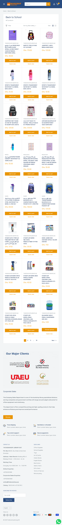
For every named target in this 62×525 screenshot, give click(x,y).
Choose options (49, 329)
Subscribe (9, 500)
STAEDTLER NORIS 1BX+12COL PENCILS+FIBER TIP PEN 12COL (30, 240)
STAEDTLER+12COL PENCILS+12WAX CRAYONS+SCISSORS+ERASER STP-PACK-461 (12, 318)
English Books (38, 460)
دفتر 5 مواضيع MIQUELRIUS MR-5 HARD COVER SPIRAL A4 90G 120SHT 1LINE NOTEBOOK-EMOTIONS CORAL (12, 49)
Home (4, 11)
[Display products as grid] (53, 25)
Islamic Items (37, 466)
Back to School (12, 11)
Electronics (37, 463)
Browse (8, 417)
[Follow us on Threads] (7, 515)
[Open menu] (4, 4)
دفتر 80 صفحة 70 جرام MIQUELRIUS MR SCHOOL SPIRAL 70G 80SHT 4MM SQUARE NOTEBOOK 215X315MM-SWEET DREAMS (30, 161)
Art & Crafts (37, 455)
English (6, 508)
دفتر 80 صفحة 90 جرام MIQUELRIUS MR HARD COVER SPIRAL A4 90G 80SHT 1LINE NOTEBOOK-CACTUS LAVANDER (49, 160)
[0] (57, 4)
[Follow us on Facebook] (4, 515)
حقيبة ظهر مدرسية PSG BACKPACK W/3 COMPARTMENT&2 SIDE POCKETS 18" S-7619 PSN (30, 201)
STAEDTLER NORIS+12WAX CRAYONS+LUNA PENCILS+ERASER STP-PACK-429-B (30, 319)
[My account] (54, 4)
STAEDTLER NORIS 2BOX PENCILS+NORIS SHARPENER (30, 277)
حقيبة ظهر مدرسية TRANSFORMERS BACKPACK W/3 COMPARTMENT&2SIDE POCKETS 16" (48, 202)
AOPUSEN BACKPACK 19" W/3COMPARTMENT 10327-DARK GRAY (49, 123)
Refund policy (38, 473)
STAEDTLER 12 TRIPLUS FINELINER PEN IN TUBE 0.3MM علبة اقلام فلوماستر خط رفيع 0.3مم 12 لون (12, 240)
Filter (9, 25)
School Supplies (38, 450)
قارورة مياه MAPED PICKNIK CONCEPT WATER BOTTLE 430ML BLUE (12, 158)
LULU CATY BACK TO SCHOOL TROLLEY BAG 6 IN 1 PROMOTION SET (30, 123)
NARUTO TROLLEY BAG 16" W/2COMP (30, 46)
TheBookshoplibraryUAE (11, 43)
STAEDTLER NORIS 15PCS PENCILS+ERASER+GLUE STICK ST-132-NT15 (12, 277)
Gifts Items (37, 468)
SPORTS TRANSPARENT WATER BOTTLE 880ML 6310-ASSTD (12, 87)
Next (53, 340)
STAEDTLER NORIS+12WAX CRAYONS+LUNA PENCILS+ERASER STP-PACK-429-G (49, 279)
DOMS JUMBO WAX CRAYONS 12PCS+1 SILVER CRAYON (49, 240)
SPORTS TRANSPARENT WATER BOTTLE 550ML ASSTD (49, 87)
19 (36, 340)
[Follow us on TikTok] (17, 515)
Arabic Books (37, 458)
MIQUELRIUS (26, 154)
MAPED (6, 154)
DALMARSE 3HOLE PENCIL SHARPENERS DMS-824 (48, 317)
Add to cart (12, 60)
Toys (35, 453)
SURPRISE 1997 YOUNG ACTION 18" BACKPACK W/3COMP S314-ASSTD (12, 123)
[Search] (48, 4)
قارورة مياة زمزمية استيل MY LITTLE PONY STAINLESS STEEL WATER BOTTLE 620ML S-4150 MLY (12, 201)
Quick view (12, 64)
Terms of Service (39, 471)
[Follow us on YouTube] (13, 515)
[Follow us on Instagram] (10, 515)
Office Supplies (38, 447)
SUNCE (6, 196)
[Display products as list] (55, 25)
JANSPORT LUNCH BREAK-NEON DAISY (47, 46)
